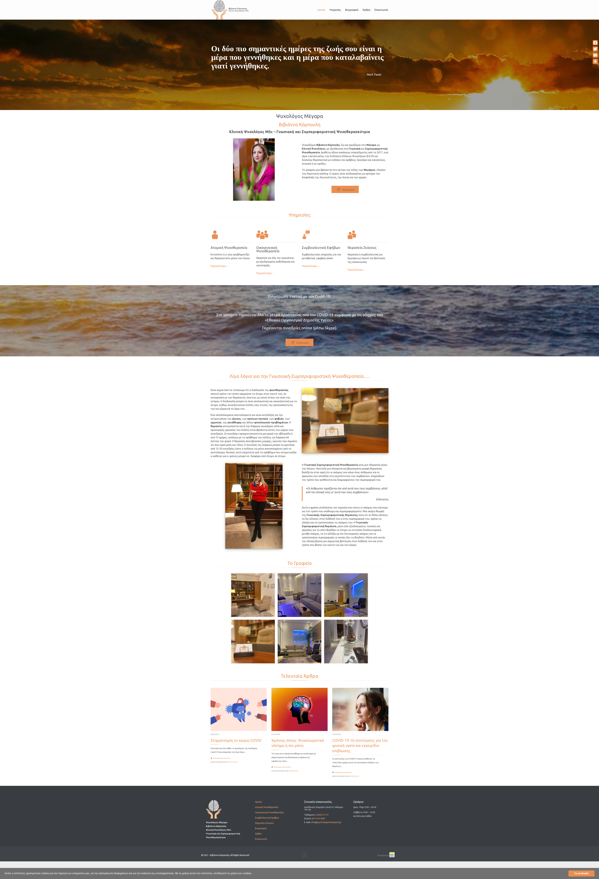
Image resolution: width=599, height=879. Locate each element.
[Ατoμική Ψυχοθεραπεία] (231, 235)
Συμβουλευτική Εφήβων (321, 247)
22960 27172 (322, 815)
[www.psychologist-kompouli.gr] (230, 9)
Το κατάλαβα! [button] (581, 873)
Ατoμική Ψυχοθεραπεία (229, 247)
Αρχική (258, 802)
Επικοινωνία (261, 839)
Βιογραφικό (261, 828)
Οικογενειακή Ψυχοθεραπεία (267, 249)
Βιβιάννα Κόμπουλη (221, 758)
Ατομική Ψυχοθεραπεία (266, 807)
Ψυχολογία (232, 762)
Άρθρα (258, 833)
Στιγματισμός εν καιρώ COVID (236, 740)
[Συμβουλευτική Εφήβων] (322, 235)
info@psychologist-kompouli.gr (326, 822)
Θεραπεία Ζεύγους (362, 247)
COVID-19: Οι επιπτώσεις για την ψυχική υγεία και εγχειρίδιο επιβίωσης (360, 745)
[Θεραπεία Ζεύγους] (368, 235)
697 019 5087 (318, 818)
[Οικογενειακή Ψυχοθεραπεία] (276, 235)
